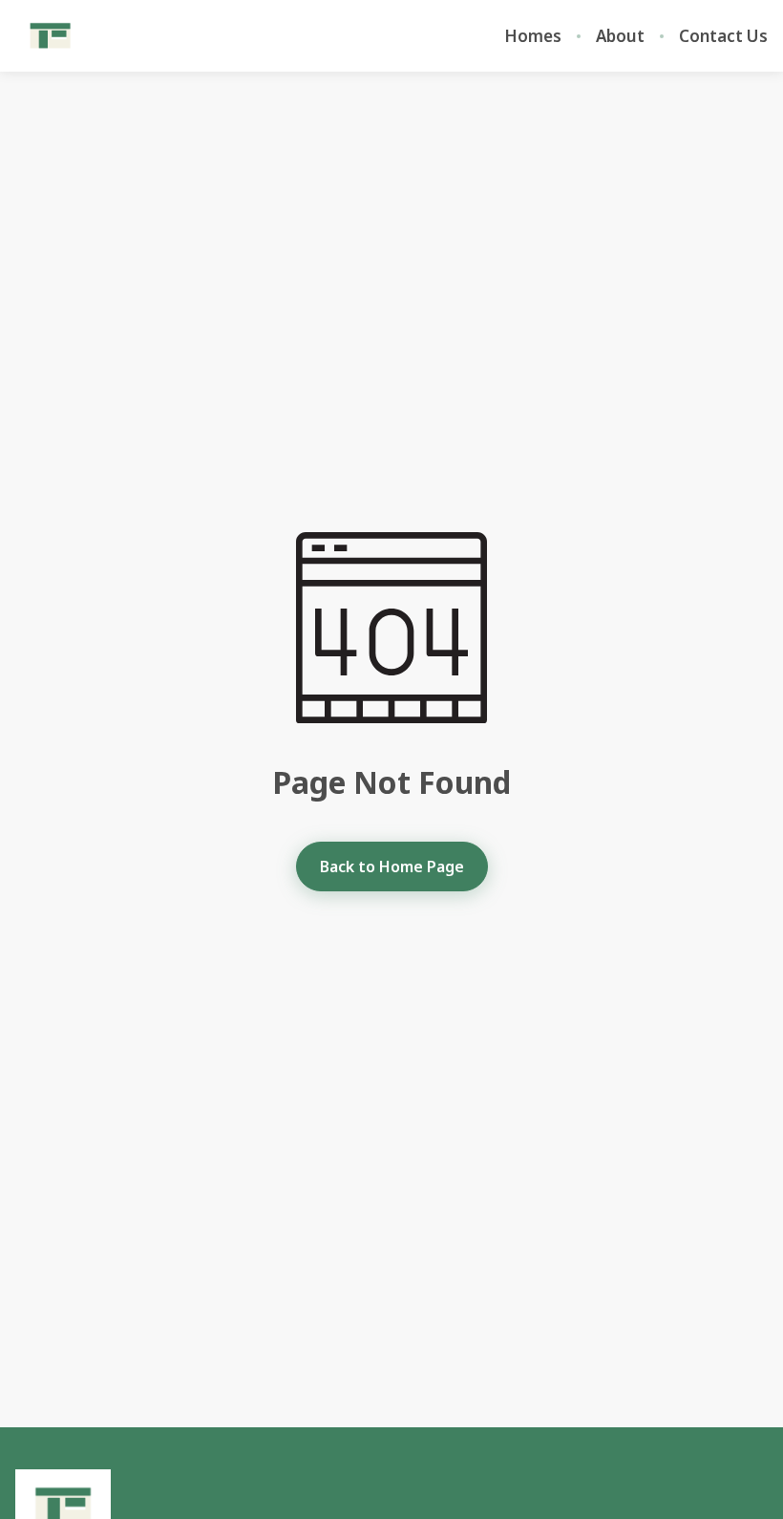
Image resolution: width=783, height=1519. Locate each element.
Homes (532, 36)
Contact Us (723, 36)
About (620, 36)
